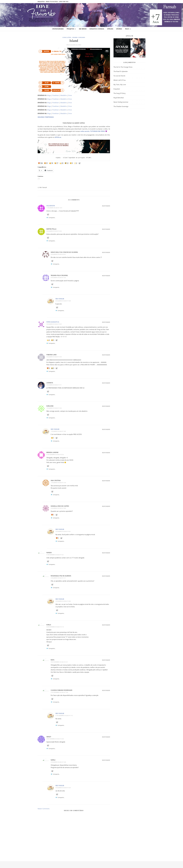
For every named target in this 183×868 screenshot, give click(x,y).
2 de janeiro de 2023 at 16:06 (63, 601)
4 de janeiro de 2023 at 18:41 (63, 531)
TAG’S (127, 29)
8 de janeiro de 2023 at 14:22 (58, 277)
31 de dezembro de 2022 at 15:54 (59, 692)
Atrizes (110, 29)
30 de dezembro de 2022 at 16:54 (55, 739)
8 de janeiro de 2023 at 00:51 (58, 254)
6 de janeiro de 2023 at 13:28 (58, 762)
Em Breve (83, 29)
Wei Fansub (43, 187)
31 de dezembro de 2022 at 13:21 (55, 554)
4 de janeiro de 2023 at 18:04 (58, 508)
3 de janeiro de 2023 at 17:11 (54, 385)
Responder (106, 206)
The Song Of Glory (120, 93)
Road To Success (52, 1)
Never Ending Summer (121, 102)
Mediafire (63, 95)
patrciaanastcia (52, 322)
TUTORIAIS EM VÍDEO (97, 131)
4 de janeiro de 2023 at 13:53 (54, 356)
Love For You (63, 1)
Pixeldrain (55, 95)
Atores (119, 29)
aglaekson (50, 206)
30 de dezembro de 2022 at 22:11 (59, 662)
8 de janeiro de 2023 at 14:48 (63, 301)
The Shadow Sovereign (121, 106)
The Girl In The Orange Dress (123, 67)
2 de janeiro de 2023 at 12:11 (58, 578)
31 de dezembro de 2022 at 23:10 (55, 454)
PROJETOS (70, 29)
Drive (70, 95)
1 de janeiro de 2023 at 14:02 (58, 431)
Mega (49, 95)
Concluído (66, 37)
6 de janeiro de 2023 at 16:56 (54, 231)
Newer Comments (44, 809)
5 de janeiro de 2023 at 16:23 (54, 324)
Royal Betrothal (119, 98)
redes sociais (84, 131)
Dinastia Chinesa (97, 29)
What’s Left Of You (120, 80)
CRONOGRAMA (58, 29)
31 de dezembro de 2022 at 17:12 (64, 715)
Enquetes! (41, 1)
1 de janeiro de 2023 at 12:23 (58, 482)
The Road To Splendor (121, 71)
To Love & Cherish (119, 76)
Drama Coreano (78, 37)
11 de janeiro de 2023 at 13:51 (54, 207)
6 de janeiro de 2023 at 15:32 (63, 787)
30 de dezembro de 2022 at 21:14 (55, 627)
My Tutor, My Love (120, 84)
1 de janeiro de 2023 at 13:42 (54, 408)
